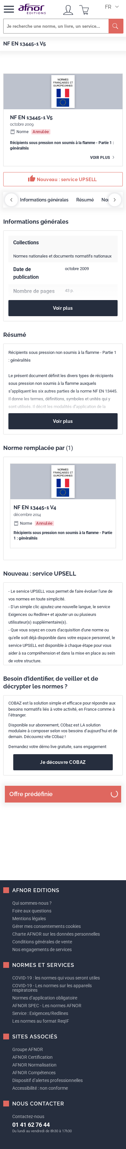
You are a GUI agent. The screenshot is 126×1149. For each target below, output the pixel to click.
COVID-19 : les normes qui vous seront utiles (56, 977)
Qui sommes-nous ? (32, 903)
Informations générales (44, 199)
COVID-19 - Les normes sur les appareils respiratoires (52, 988)
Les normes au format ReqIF (40, 1021)
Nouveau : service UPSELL (62, 178)
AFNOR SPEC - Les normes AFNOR (46, 1005)
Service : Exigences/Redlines (40, 1013)
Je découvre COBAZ (63, 762)
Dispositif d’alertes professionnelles (47, 1080)
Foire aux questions (31, 910)
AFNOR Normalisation (34, 1064)
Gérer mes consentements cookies (46, 926)
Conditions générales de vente (42, 941)
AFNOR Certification (32, 1057)
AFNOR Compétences (34, 1072)
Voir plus (100, 157)
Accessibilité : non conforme (40, 1088)
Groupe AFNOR (27, 1049)
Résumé (85, 199)
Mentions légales (29, 918)
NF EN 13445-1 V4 (35, 507)
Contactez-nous (28, 1116)
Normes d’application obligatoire (44, 997)
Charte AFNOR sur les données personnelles (56, 934)
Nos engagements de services (42, 949)
